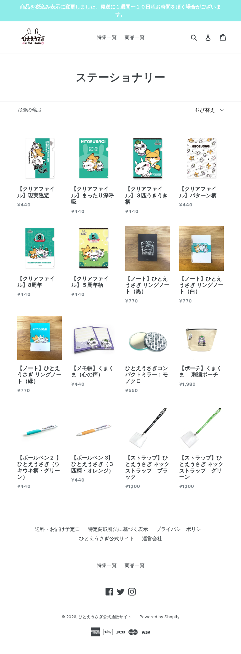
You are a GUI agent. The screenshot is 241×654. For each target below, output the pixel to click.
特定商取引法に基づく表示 (118, 529)
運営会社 (152, 539)
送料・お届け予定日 (57, 529)
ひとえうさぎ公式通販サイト (104, 616)
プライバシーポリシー (181, 529)
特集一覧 (107, 37)
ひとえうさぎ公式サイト (106, 539)
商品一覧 (135, 37)
